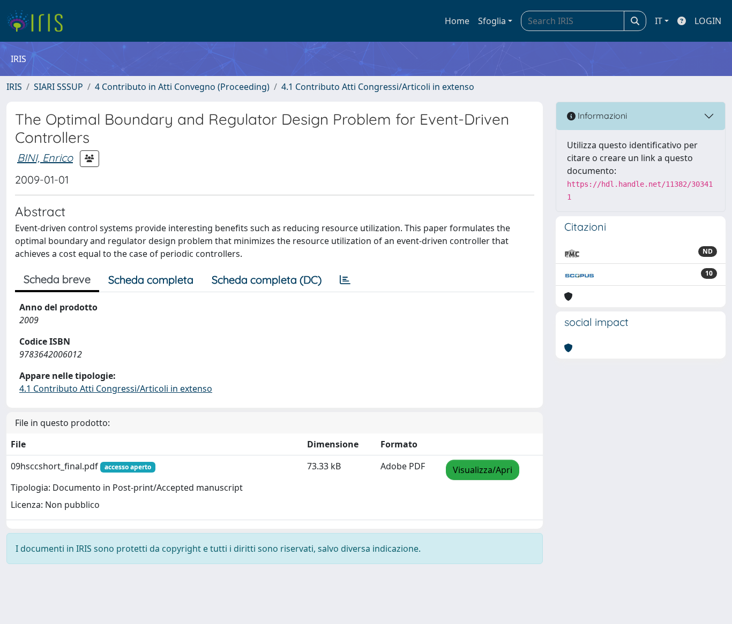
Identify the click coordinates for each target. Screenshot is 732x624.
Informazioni (601, 115)
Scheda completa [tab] (150, 279)
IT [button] (658, 21)
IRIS (14, 87)
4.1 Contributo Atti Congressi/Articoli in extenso (377, 87)
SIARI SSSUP (58, 87)
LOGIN (707, 21)
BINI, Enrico (45, 157)
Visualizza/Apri (482, 470)
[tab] (345, 280)
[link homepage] (38, 21)
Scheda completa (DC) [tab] (267, 279)
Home (457, 21)
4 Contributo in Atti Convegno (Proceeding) (182, 87)
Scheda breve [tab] (57, 279)
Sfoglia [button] (492, 21)
